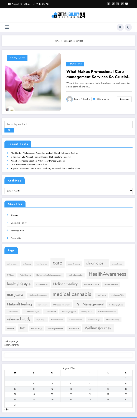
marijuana (15, 294)
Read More (124, 99)
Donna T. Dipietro (82, 99)
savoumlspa (40, 319)
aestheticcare (12, 264)
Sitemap (14, 215)
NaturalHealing (19, 304)
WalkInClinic (74, 328)
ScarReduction (57, 319)
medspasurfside (117, 295)
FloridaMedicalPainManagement (49, 275)
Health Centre (75, 64)
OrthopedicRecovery (61, 304)
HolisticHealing (65, 284)
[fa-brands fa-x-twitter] (113, 3)
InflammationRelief (91, 284)
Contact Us (16, 238)
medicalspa (101, 295)
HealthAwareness (107, 274)
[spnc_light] (128, 27)
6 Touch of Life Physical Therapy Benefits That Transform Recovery (41, 157)
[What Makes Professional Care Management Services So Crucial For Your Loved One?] (33, 82)
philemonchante (11, 344)
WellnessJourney (98, 328)
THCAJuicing (36, 328)
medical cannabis (72, 294)
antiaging (27, 264)
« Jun (6, 409)
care (57, 262)
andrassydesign (11, 341)
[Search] (120, 27)
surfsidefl (10, 328)
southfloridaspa (94, 319)
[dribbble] (117, 3)
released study (19, 319)
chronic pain (96, 263)
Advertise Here (17, 230)
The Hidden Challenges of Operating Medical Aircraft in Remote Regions (44, 153)
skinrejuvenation (75, 319)
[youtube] (126, 3)
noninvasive (42, 304)
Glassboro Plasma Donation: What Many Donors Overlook (38, 160)
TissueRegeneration (55, 328)
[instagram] (122, 3)
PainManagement (90, 304)
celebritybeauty (74, 264)
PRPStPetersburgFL (31, 311)
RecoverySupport (69, 311)
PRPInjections (12, 311)
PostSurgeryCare (116, 304)
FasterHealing (25, 275)
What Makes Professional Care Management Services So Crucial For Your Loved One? (97, 74)
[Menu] (7, 27)
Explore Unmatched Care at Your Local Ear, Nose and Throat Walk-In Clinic (45, 168)
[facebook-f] (108, 3)
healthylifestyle (19, 284)
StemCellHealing (112, 319)
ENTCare (10, 275)
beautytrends (42, 264)
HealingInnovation (75, 275)
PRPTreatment (50, 311)
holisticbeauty (41, 284)
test (22, 328)
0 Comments (103, 99)
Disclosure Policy (18, 222)
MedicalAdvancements (38, 295)
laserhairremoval (111, 284)
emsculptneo (117, 264)
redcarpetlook (86, 311)
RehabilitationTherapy (107, 311)
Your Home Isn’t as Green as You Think (29, 164)
